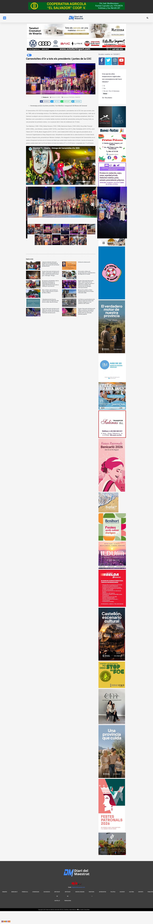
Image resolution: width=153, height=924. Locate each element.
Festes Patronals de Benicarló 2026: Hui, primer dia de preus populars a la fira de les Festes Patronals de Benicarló (50, 326)
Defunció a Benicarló (84, 278)
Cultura (131, 891)
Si (104, 86)
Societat (122, 891)
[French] (7, 921)
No (105, 88)
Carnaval (65, 97)
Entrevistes (102, 891)
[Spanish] (9, 921)
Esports (140, 891)
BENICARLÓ (14, 891)
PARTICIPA (91, 891)
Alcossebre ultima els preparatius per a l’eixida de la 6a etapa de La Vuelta (86, 289)
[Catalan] (5, 921)
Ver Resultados (107, 98)
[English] (2, 921)
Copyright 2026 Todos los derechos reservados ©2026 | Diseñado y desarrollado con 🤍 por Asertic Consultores (64, 909)
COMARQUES (35, 891)
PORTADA (71, 97)
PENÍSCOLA (25, 891)
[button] (4, 17)
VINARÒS (77, 97)
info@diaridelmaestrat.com (78, 887)
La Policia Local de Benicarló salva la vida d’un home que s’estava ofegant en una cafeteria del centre (86, 317)
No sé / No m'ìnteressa (111, 91)
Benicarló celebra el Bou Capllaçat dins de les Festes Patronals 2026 (86, 307)
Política (112, 891)
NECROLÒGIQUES (79, 891)
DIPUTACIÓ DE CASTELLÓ (57, 896)
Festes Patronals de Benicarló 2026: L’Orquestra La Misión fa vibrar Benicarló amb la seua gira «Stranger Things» (50, 289)
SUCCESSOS (47, 891)
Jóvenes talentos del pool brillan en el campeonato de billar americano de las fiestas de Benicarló (50, 280)
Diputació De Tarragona (67, 896)
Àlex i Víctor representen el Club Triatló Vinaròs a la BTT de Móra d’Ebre (50, 307)
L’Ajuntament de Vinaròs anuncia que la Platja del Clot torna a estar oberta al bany (50, 317)
